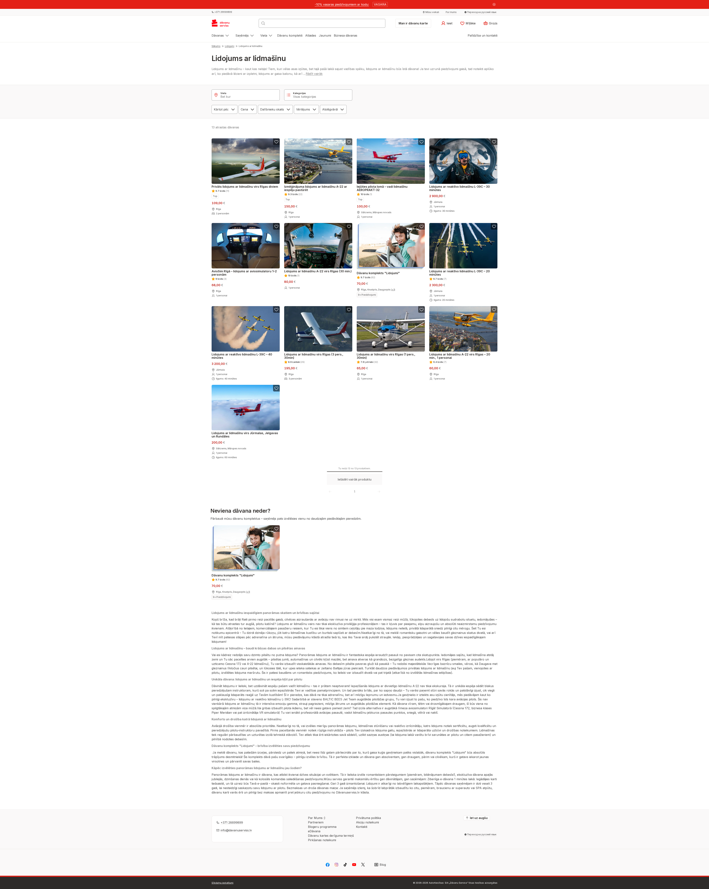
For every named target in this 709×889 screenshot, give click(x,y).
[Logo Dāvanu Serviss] (225, 24)
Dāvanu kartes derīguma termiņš (331, 835)
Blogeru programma (322, 827)
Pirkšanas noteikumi (322, 840)
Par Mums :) (316, 818)
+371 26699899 (232, 822)
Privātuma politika (368, 818)
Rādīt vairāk (314, 74)
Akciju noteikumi (367, 822)
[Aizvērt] (494, 4)
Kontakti (361, 827)
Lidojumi (229, 46)
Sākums (216, 46)
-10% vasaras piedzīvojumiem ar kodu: (342, 4)
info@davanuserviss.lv (236, 830)
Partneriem (315, 822)
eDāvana (314, 831)
